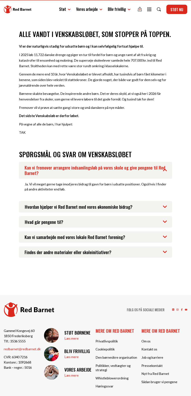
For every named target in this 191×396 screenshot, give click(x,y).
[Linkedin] (173, 309)
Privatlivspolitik (107, 341)
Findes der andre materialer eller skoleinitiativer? (68, 252)
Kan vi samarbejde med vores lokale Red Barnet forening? (75, 237)
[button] (95, 170)
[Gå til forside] (17, 9)
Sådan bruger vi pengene (159, 382)
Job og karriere (152, 357)
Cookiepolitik (105, 349)
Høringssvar (104, 386)
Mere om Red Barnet (115, 330)
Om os (146, 341)
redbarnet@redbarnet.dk (22, 349)
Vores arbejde (87, 9)
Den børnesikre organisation (116, 357)
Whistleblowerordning (112, 378)
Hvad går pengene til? (44, 221)
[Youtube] (186, 309)
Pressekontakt (152, 366)
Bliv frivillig (117, 9)
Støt (62, 9)
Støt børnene (77, 332)
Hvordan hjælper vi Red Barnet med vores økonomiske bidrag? (78, 206)
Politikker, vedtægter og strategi (113, 368)
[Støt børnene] (51, 335)
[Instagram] (177, 309)
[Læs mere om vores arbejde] (51, 372)
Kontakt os (149, 349)
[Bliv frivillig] (51, 354)
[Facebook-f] (182, 309)
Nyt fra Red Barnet (155, 374)
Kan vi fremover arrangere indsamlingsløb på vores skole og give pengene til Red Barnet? (95, 170)
